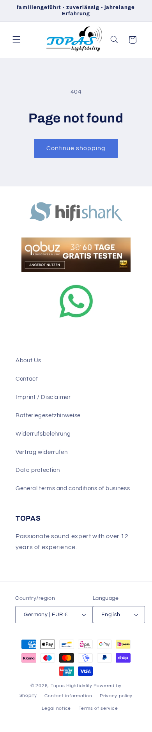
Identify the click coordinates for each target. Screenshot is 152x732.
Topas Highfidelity (71, 686)
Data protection (38, 470)
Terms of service (98, 708)
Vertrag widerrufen (41, 452)
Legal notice (56, 708)
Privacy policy (116, 696)
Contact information (68, 696)
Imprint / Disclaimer (43, 397)
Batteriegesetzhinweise (48, 415)
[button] (16, 40)
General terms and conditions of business (73, 488)
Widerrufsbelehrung (43, 434)
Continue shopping (76, 148)
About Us (28, 360)
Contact (27, 379)
